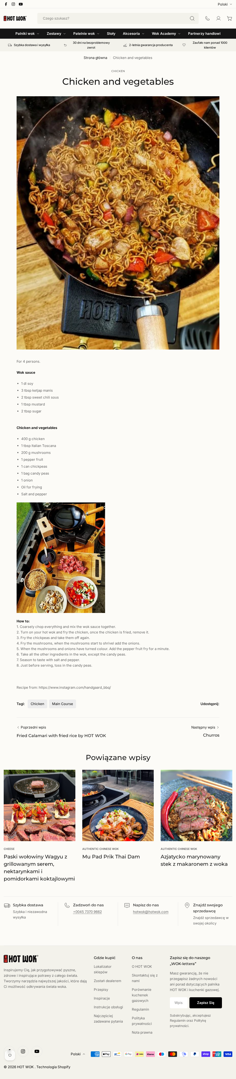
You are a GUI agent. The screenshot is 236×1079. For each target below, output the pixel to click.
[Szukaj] (192, 18)
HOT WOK (26, 1067)
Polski (223, 4)
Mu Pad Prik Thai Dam (111, 857)
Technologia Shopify (53, 1067)
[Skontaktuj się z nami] (207, 18)
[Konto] (218, 18)
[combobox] (118, 18)
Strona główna (95, 57)
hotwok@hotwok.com (150, 912)
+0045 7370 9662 (87, 912)
